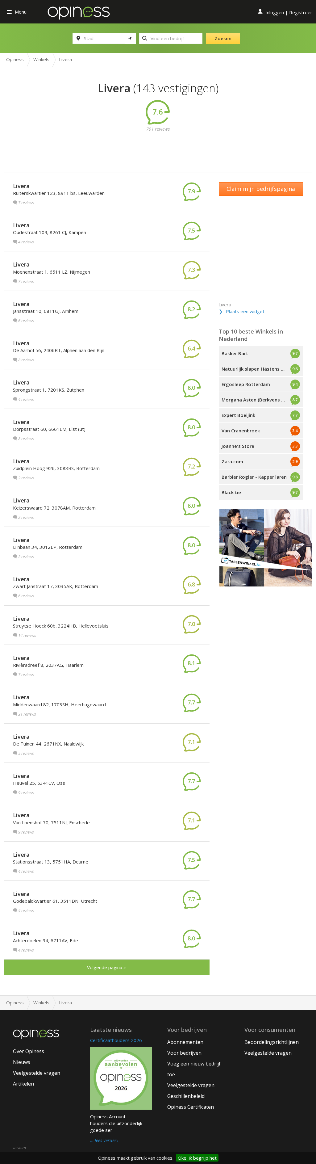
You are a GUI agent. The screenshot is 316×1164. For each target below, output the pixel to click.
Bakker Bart (235, 353)
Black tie (231, 492)
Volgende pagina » (106, 967)
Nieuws (21, 1062)
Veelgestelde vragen (36, 1072)
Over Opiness (28, 1051)
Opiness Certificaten (190, 1106)
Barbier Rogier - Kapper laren (254, 477)
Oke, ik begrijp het (197, 1158)
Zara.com (232, 461)
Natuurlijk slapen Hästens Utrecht (260, 369)
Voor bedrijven (184, 1052)
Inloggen (274, 12)
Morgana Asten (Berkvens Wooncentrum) (262, 400)
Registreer (300, 12)
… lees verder (103, 1140)
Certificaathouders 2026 (116, 1040)
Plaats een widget (245, 311)
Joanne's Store (238, 446)
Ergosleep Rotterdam (246, 384)
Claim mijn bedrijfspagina (261, 188)
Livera (21, 186)
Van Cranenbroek (241, 430)
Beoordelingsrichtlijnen (271, 1042)
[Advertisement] (162, 146)
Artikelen (23, 1083)
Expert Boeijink (238, 415)
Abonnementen (185, 1042)
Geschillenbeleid (186, 1096)
